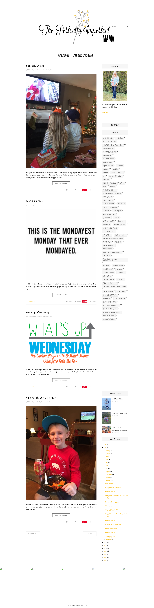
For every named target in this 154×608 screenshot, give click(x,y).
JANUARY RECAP (117, 399)
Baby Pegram (108, 148)
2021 (105, 554)
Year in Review (108, 316)
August (108, 472)
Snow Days (107, 276)
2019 (105, 548)
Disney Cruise (116, 173)
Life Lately (107, 235)
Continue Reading (61, 183)
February (108, 454)
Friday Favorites (110, 207)
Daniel (115, 169)
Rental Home (118, 266)
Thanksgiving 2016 (35, 66)
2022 (105, 557)
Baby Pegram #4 (109, 152)
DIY (104, 176)
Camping (120, 166)
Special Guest (108, 279)
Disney (105, 173)
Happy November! (109, 484)
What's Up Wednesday (37, 312)
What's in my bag (109, 302)
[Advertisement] (115, 356)
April (107, 460)
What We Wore (120, 298)
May (107, 463)
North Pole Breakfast (112, 252)
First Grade (108, 200)
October (108, 478)
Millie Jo (118, 242)
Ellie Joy (106, 179)
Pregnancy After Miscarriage (110, 260)
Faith (122, 183)
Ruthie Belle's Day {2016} (112, 502)
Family (112, 186)
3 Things (119, 138)
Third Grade (108, 291)
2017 (105, 542)
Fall (104, 186)
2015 (105, 445)
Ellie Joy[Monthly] (109, 183)
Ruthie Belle (108, 269)
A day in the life (109, 141)
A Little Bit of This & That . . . (43, 398)
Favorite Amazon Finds (112, 193)
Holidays (121, 221)
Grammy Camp (108, 221)
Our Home (106, 256)
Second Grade (108, 272)
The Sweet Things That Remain (114, 286)
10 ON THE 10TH (108, 138)
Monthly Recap (108, 245)
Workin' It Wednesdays (111, 312)
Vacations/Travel (110, 295)
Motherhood (107, 249)
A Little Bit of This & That (113, 145)
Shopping (121, 272)
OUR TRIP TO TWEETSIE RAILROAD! (119, 429)
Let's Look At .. (109, 231)
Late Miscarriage (83, 56)
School (119, 269)
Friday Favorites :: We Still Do (113, 488)
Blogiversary (108, 159)
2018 (105, 545)
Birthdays (107, 155)
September (109, 475)
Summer (120, 279)
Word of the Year (110, 309)
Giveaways (106, 218)
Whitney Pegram (31, 70)
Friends (106, 211)
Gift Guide (117, 211)
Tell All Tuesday (109, 283)
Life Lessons (120, 235)
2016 (105, 448)
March (107, 457)
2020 (105, 551)
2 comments (30, 387)
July (106, 469)
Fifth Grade (107, 197)
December (108, 539)
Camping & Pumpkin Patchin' (113, 510)
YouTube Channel (109, 319)
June (107, 466)
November (108, 481)
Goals (117, 218)
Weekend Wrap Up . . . (37, 201)
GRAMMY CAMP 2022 (119, 413)
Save (85, 190)
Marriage (63, 56)
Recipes (106, 266)
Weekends (106, 298)
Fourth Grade (108, 204)
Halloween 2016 (109, 506)
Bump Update (108, 166)
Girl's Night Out (109, 214)
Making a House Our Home (113, 238)
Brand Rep (107, 162)
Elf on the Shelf (115, 176)
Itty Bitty (106, 224)
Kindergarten (119, 224)
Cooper (105, 169)
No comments (30, 190)
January (107, 451)
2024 (105, 560)
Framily (121, 204)
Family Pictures (109, 190)
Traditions (121, 291)
